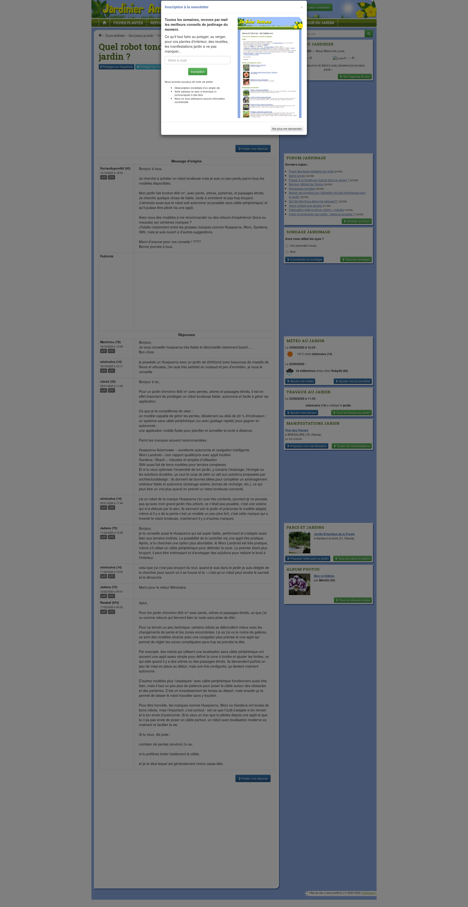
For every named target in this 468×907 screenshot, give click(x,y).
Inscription (198, 78)
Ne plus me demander (287, 135)
